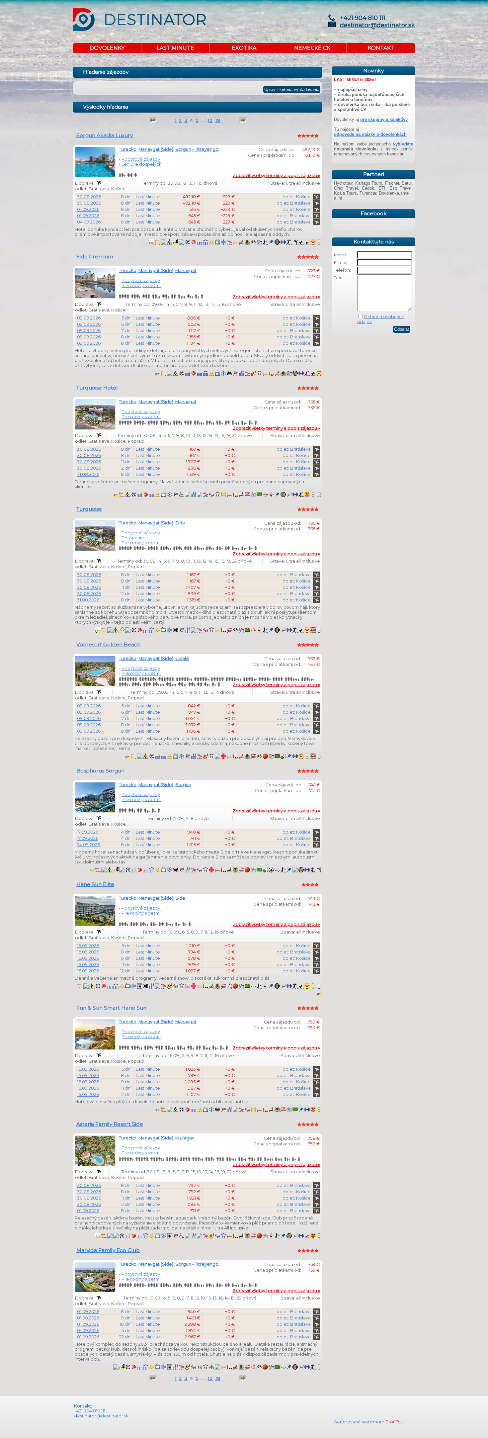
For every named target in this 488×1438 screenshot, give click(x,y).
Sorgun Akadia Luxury (104, 135)
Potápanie (133, 537)
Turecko (127, 149)
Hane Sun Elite (95, 884)
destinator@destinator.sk (377, 25)
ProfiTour (395, 1421)
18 (217, 120)
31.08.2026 (88, 474)
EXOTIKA (244, 48)
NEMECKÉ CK (312, 48)
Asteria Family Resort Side (109, 1124)
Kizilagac (185, 1137)
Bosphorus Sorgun (100, 770)
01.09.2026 (88, 209)
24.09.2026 (88, 844)
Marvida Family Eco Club (108, 1250)
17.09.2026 (87, 832)
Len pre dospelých (142, 164)
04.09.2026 (89, 222)
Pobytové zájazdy (141, 159)
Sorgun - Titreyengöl (197, 149)
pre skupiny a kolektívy (384, 119)
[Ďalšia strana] (242, 120)
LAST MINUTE (175, 48)
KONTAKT (381, 48)
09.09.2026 (89, 317)
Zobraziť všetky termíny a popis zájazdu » (276, 175)
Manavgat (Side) (155, 149)
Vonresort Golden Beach (108, 644)
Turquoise (89, 509)
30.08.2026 (89, 196)
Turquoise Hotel (97, 388)
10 (210, 120)
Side (180, 522)
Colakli (182, 658)
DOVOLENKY (107, 48)
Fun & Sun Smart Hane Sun (111, 1008)
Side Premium (94, 256)
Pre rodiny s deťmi (141, 285)
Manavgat (186, 270)
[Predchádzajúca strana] (152, 120)
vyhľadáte (403, 143)
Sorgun (183, 784)
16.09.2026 (88, 945)
